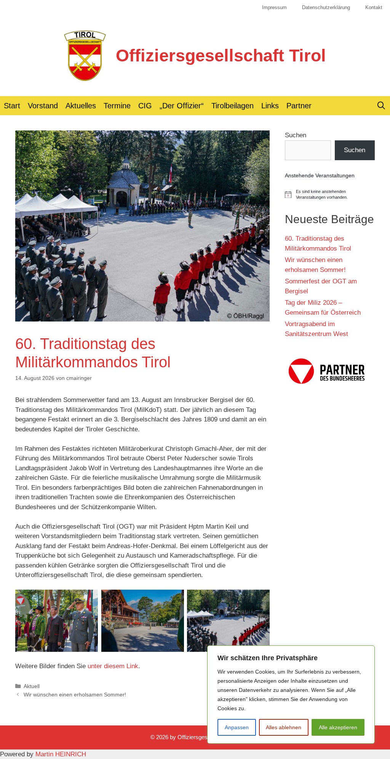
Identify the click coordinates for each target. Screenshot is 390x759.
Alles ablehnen (283, 727)
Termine (117, 105)
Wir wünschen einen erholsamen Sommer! (75, 694)
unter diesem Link (113, 666)
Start (12, 105)
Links (270, 105)
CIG (145, 105)
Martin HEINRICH (60, 754)
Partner (299, 105)
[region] (291, 694)
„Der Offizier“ (182, 105)
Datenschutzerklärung (326, 7)
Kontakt (373, 7)
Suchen (295, 135)
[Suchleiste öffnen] (381, 105)
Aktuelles (81, 105)
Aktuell (32, 686)
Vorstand (43, 105)
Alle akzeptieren (338, 727)
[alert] (330, 194)
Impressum (274, 7)
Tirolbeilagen (232, 105)
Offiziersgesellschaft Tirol (221, 55)
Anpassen (237, 727)
